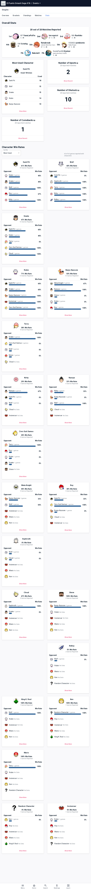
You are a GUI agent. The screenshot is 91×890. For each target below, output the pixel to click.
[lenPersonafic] (52, 38)
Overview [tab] (5, 15)
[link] (23, 38)
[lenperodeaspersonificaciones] (54, 38)
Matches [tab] (38, 15)
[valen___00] (49, 38)
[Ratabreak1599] (44, 47)
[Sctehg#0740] (18, 46)
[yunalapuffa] (23, 38)
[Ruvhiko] (72, 38)
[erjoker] (56, 55)
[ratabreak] (41, 47)
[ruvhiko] (74, 38)
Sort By (6, 150)
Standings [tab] (27, 15)
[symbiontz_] (69, 47)
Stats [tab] (47, 15)
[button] (77, 63)
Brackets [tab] (16, 15)
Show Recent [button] (68, 81)
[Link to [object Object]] (16, 36)
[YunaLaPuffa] (21, 38)
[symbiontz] (74, 47)
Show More (22, 111)
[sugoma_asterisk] (53, 55)
